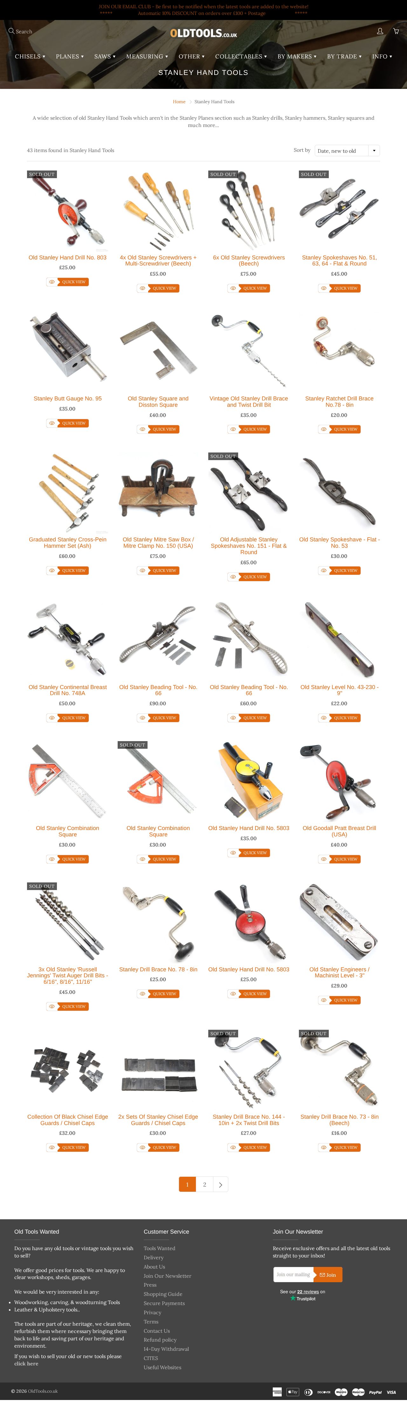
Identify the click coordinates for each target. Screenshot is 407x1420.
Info (381, 56)
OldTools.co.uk (43, 1391)
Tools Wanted (160, 1248)
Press (150, 1285)
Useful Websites (162, 1367)
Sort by (302, 150)
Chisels (29, 56)
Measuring (145, 56)
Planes (68, 56)
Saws (103, 56)
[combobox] (347, 150)
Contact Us (157, 1331)
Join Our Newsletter (167, 1276)
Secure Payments (164, 1303)
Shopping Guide (163, 1294)
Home (179, 101)
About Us (154, 1266)
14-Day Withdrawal (166, 1349)
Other (190, 56)
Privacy (152, 1312)
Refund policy (160, 1339)
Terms (151, 1321)
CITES (151, 1358)
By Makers (296, 56)
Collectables (239, 56)
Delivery (153, 1257)
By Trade (343, 56)
